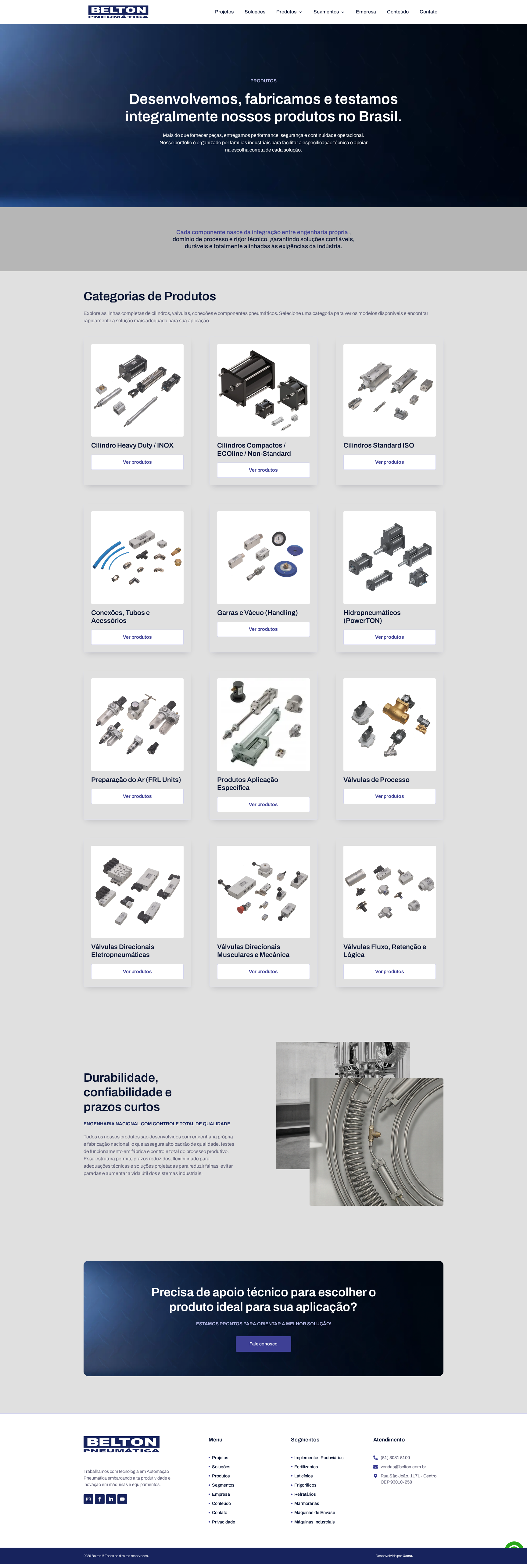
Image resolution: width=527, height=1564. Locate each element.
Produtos (286, 11)
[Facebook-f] (100, 1499)
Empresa (366, 11)
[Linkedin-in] (111, 1499)
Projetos (224, 11)
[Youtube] (122, 1499)
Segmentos (326, 11)
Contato (428, 11)
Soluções (255, 11)
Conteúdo (398, 11)
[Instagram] (88, 1499)
